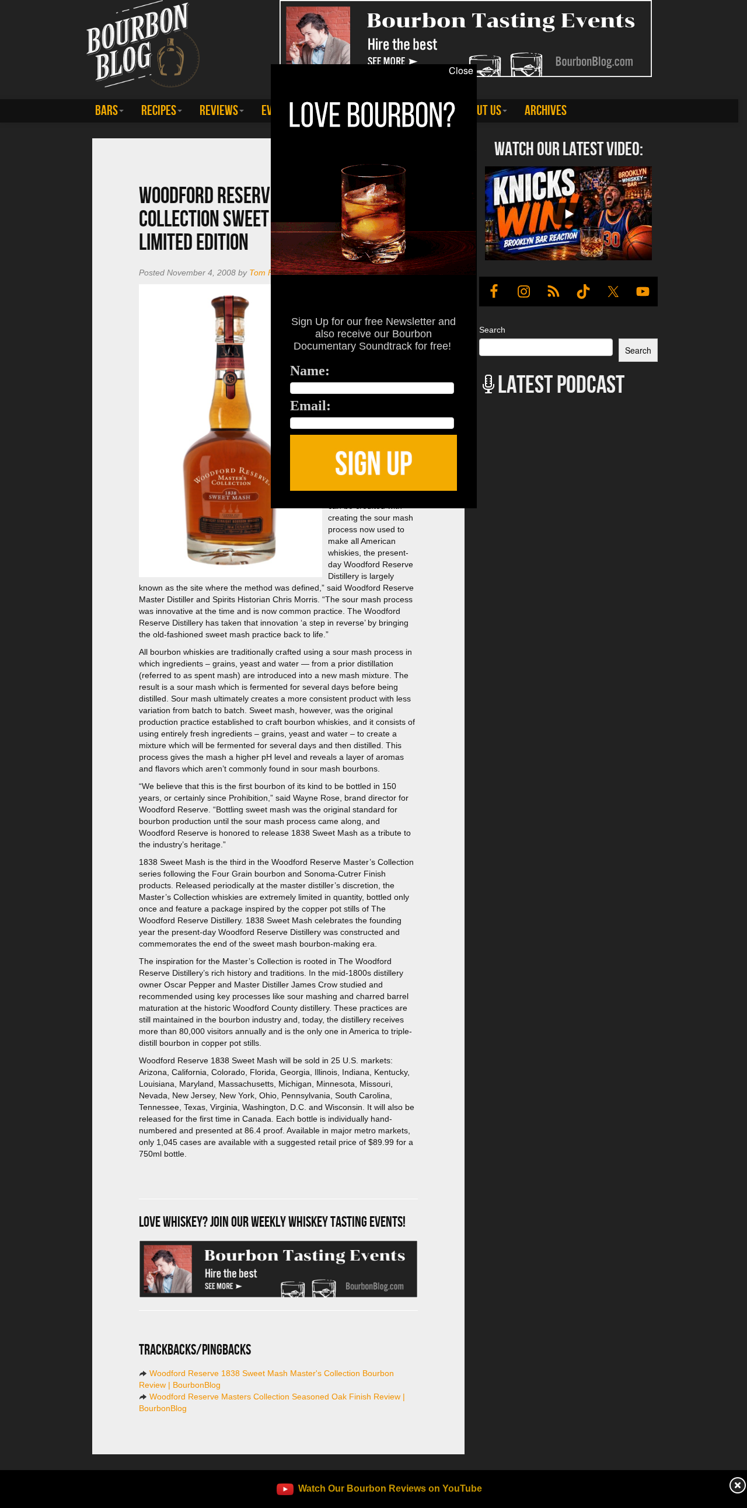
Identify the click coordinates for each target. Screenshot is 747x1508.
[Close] (154, 514)
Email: (310, 405)
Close (461, 70)
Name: (310, 370)
